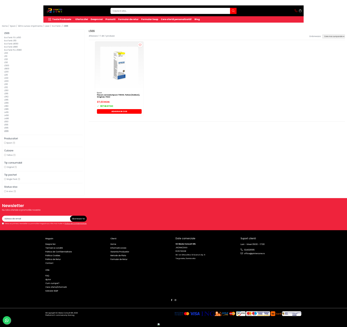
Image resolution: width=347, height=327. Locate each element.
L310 (6, 84)
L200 (6, 71)
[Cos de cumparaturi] (300, 10)
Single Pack (12, 179)
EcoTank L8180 (11, 46)
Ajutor (48, 279)
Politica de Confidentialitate (76, 223)
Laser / (48, 26)
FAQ (47, 275)
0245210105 (249, 249)
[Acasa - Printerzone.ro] (59, 10)
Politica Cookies (52, 255)
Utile (47, 270)
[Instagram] (175, 300)
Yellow (10, 155)
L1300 (6, 65)
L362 (6, 96)
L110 (5, 56)
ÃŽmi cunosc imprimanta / (31, 26)
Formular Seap (149, 19)
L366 (6, 103)
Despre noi (97, 19)
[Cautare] (233, 11)
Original (10, 167)
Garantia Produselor (119, 251)
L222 (6, 78)
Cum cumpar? (52, 283)
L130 (6, 62)
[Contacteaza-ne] (296, 10)
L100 (6, 53)
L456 (6, 115)
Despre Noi (50, 244)
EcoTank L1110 (10, 40)
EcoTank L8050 (11, 43)
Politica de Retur (53, 259)
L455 (6, 112)
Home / (6, 26)
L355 (6, 93)
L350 (6, 90)
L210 (6, 75)
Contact (49, 263)
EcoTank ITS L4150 (12, 37)
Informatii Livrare (118, 248)
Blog (197, 19)
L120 (6, 59)
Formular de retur (128, 19)
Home (113, 244)
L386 (6, 109)
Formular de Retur (118, 259)
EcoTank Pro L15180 (13, 50)
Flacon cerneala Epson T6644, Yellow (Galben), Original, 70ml (118, 96)
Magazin (49, 238)
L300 (6, 81)
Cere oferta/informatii (56, 287)
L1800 (6, 68)
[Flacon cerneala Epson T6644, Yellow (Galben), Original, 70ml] (119, 65)
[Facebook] (171, 300)
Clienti (113, 238)
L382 (6, 106)
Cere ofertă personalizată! (176, 19)
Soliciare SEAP (51, 290)
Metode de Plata (118, 255)
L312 (6, 87)
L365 (6, 99)
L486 (6, 118)
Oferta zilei (81, 19)
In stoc (10, 191)
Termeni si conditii (54, 248)
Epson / (14, 26)
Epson (9, 142)
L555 (6, 124)
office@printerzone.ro (254, 253)
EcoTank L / (57, 26)
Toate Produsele (61, 19)
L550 (6, 121)
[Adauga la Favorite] (140, 45)
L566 (6, 131)
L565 (6, 127)
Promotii (110, 19)
